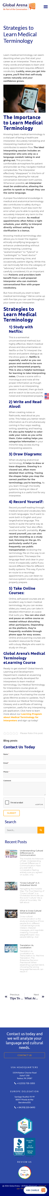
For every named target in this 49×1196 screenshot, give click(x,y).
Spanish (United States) (47, 397)
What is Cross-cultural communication (30, 912)
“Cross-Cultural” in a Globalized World (29, 884)
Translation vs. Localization (27, 946)
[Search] (40, 830)
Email (6, 763)
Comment (7, 781)
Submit (11, 813)
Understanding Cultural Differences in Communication (31, 852)
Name (6, 754)
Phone (6, 772)
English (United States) (47, 394)
